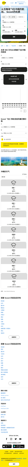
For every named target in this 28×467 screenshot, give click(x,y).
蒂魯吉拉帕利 (4, 370)
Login (12, 3)
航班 (7, 45)
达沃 (2, 326)
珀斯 (2, 319)
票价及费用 (4, 430)
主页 (2, 45)
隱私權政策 (19, 458)
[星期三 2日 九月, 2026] (24, 103)
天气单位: (24, 174)
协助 (2, 423)
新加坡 (2, 301)
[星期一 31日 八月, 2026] (19, 103)
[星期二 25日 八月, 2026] (5, 103)
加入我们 (3, 397)
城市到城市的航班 (18, 451)
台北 (2, 303)
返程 (16, 30)
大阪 (2, 365)
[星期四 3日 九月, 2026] (26, 103)
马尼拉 (2, 354)
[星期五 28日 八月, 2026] (12, 103)
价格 (2, 136)
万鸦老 (2, 324)
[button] (12, 17)
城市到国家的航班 (8, 453)
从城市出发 (21, 453)
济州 (2, 358)
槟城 (2, 312)
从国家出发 (15, 453)
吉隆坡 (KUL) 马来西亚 (8, 22)
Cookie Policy (16, 460)
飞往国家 (6, 451)
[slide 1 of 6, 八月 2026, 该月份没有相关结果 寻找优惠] (13, 79)
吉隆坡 (2, 310)
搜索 (14, 36)
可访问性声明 (4, 432)
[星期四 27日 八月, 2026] (10, 103)
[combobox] (13, 58)
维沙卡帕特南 (4, 372)
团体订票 (3, 414)
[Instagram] (11, 439)
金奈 (2, 377)
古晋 (2, 321)
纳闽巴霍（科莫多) (5, 328)
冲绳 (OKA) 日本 (7, 27)
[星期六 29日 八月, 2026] (14, 103)
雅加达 (2, 308)
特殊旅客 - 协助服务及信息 (8, 427)
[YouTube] (20, 439)
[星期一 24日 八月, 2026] (3, 103)
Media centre (4, 395)
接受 (14, 464)
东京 (2, 379)
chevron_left (2, 79)
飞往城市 (11, 451)
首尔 (2, 360)
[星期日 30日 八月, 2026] (17, 103)
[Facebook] (6, 439)
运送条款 (3, 425)
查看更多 (14, 337)
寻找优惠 (14, 81)
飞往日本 (13, 45)
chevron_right (26, 79)
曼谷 (2, 367)
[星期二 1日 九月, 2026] (21, 103)
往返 (4, 17)
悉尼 (2, 317)
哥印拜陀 (3, 374)
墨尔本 (2, 305)
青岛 (2, 331)
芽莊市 (2, 333)
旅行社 (2, 417)
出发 (4, 30)
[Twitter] (15, 439)
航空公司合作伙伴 (5, 400)
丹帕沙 (2, 314)
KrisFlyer (3, 406)
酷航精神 (3, 393)
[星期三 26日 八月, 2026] (8, 103)
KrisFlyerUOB (4, 408)
